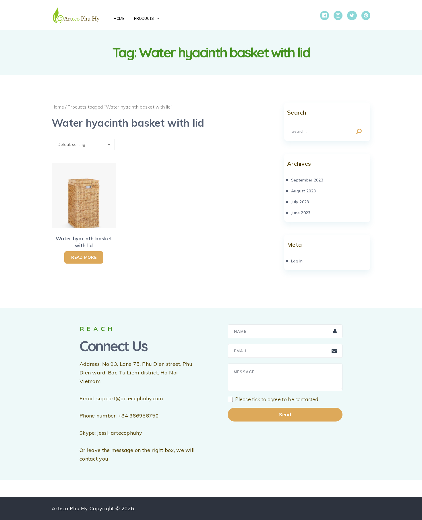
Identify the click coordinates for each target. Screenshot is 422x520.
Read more (83, 257)
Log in (297, 261)
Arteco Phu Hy (70, 508)
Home (58, 107)
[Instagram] (338, 15)
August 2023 (303, 191)
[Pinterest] (365, 15)
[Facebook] (324, 15)
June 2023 (301, 212)
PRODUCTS (144, 18)
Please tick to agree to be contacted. (277, 399)
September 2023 (307, 180)
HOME (119, 18)
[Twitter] (352, 15)
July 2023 (300, 201)
